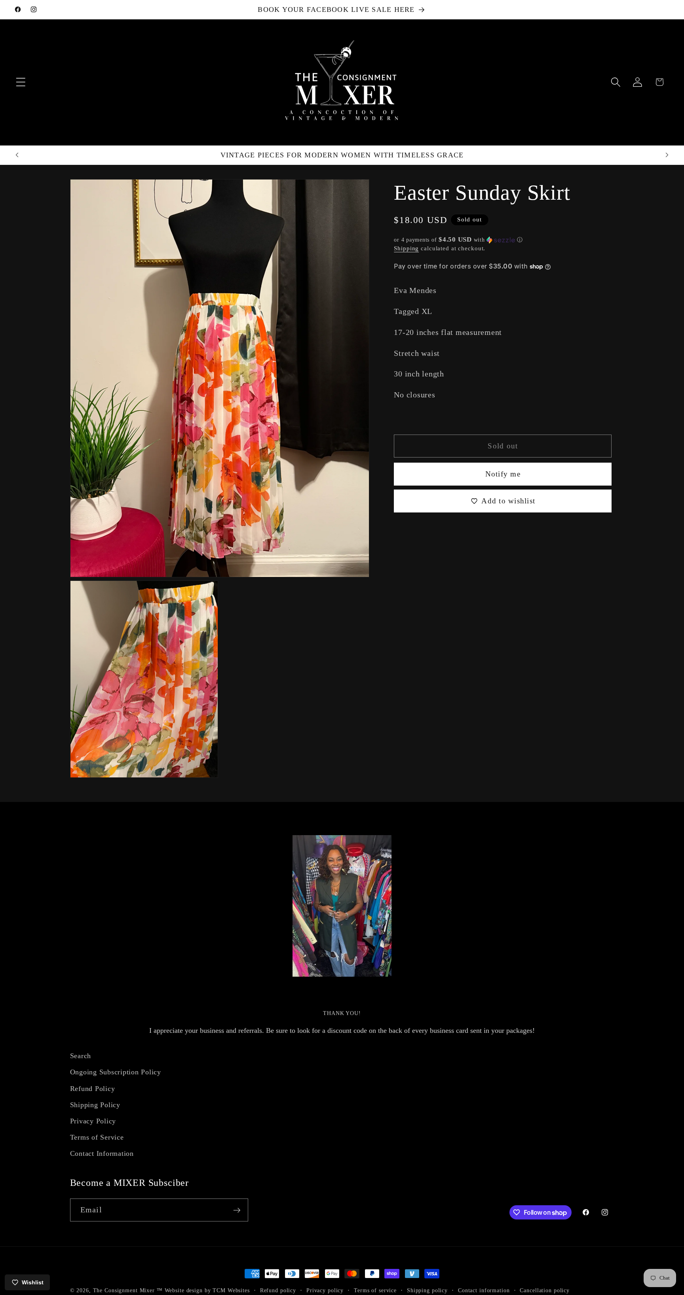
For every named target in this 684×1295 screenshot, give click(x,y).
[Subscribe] (237, 1210)
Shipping (406, 248)
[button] (21, 82)
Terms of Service (97, 1137)
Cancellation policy (545, 1290)
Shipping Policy (95, 1104)
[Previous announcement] (17, 155)
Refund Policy (92, 1088)
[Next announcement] (667, 155)
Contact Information (102, 1153)
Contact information (484, 1290)
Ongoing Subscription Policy (115, 1072)
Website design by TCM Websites (207, 1290)
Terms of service (375, 1290)
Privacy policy (325, 1290)
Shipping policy (427, 1290)
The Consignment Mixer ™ (128, 1290)
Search (80, 1056)
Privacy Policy (93, 1121)
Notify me (503, 474)
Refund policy (278, 1290)
